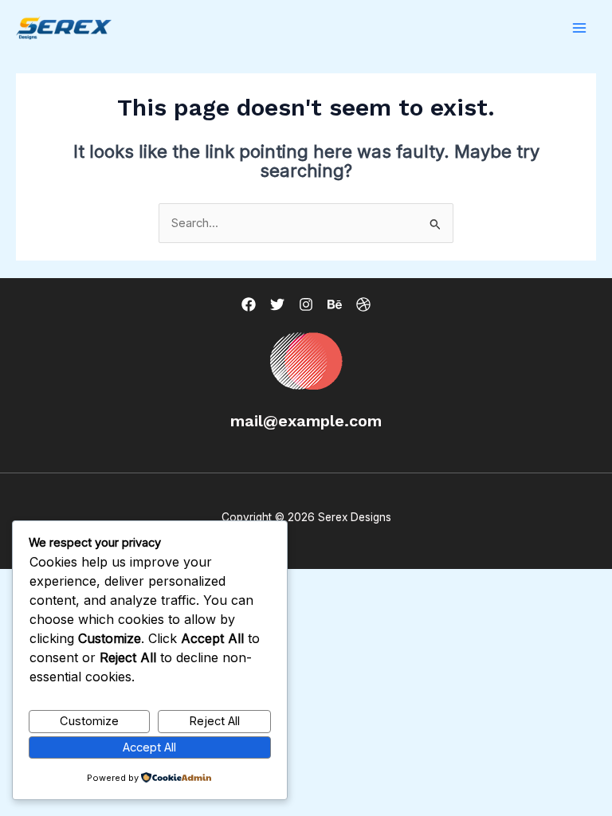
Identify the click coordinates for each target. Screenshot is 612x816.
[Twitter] (277, 304)
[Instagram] (306, 304)
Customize (89, 721)
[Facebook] (248, 304)
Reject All (214, 721)
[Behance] (335, 304)
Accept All (149, 747)
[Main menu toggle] (579, 28)
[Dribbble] (363, 304)
